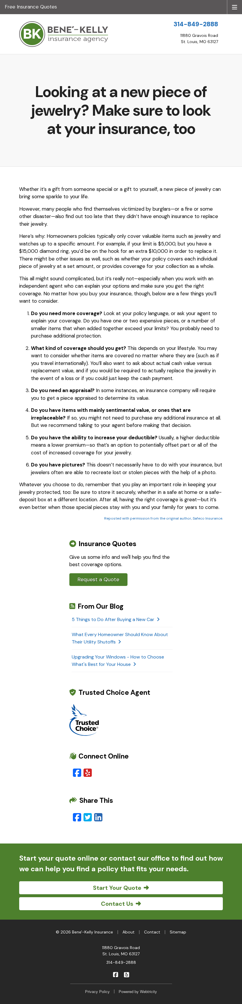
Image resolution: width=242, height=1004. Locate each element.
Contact (152, 932)
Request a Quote (98, 579)
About (128, 932)
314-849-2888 (196, 24)
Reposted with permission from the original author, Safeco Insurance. (163, 518)
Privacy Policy (97, 991)
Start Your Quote (117, 888)
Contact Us (117, 904)
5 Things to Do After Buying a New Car (113, 619)
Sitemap (178, 932)
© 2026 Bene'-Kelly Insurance (84, 932)
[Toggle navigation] (234, 7)
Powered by (138, 991)
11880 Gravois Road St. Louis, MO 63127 (121, 950)
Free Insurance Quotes (31, 7)
